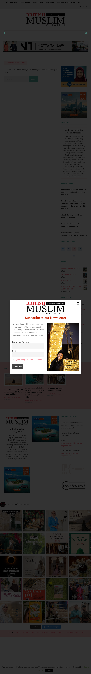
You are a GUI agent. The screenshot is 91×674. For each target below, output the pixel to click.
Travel (35, 2)
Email (14, 351)
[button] (78, 303)
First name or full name (20, 342)
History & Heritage (11, 2)
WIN (41, 2)
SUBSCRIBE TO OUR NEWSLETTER (68, 2)
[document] (45, 337)
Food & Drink (25, 2)
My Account (50, 2)
